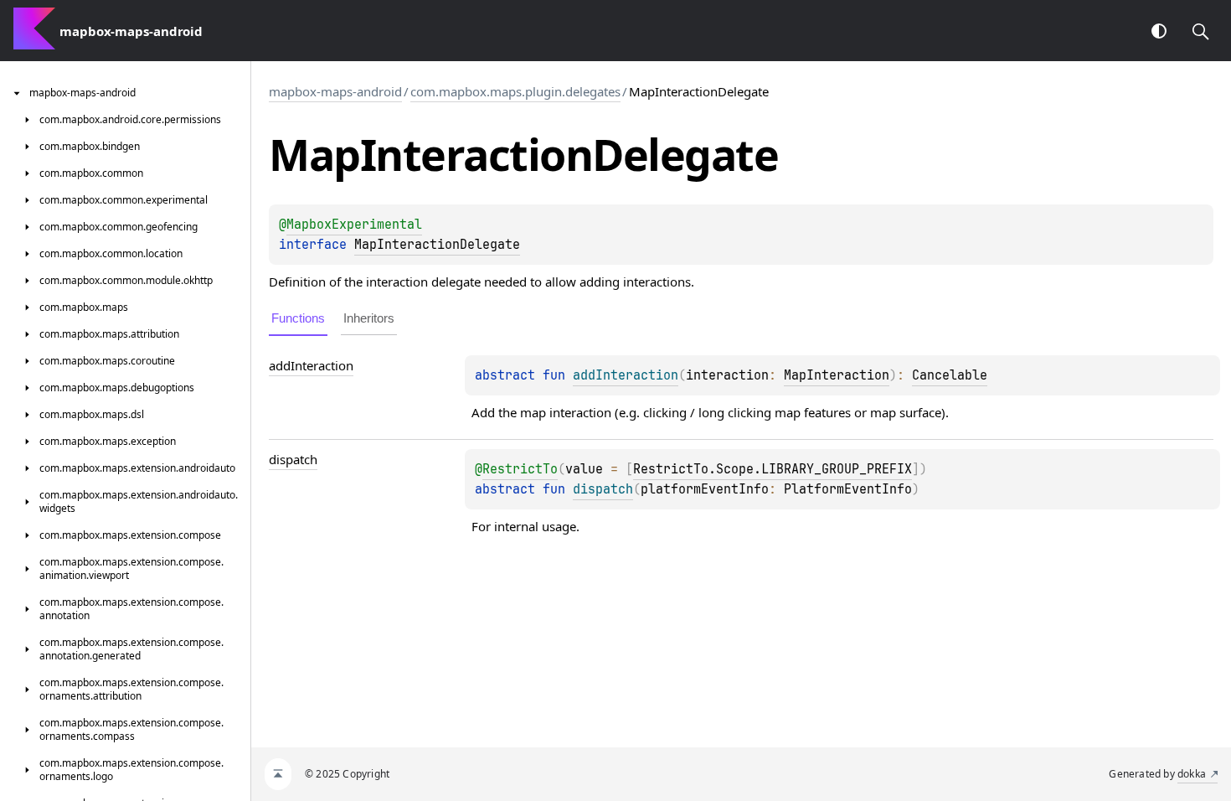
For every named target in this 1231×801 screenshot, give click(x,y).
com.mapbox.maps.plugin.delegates (515, 91)
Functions (298, 318)
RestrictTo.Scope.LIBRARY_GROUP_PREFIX (772, 469)
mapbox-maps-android (335, 91)
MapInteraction (836, 375)
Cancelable (949, 375)
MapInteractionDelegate (437, 244)
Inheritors (368, 318)
